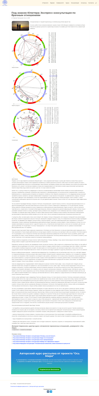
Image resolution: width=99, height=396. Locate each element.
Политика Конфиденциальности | (19, 386)
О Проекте (45, 3)
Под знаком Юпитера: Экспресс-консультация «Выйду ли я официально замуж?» (36, 341)
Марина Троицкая (18, 18)
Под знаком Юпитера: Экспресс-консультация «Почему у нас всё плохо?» (34, 336)
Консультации (75, 3)
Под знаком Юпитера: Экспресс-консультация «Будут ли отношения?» (33, 337)
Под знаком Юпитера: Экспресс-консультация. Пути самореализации (33, 339)
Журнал (52, 3)
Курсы (67, 3)
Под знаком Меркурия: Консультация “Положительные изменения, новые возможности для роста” (41, 343)
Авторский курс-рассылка (36, 386)
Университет (60, 3)
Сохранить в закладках (25, 329)
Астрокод (84, 3)
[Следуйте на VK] (48, 391)
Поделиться (15, 329)
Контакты (91, 3)
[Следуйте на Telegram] (51, 391)
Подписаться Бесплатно (49, 369)
